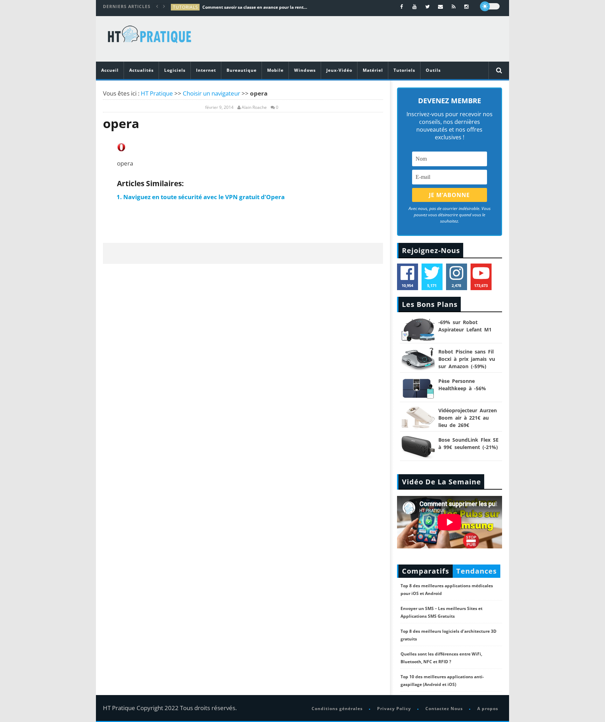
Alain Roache (254, 107)
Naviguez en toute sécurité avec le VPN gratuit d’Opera (204, 197)
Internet (206, 70)
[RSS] (453, 6)
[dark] (490, 6)
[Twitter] (427, 6)
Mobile (275, 70)
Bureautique (242, 70)
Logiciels (175, 70)
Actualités (141, 70)
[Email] (440, 6)
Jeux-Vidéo (339, 70)
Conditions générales (337, 709)
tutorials (185, 7)
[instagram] (466, 6)
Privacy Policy (394, 709)
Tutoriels (404, 70)
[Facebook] (401, 6)
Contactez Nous (444, 709)
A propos (487, 709)
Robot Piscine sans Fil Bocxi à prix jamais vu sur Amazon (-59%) (466, 359)
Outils (433, 70)
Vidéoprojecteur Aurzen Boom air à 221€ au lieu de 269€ (467, 417)
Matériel (373, 70)
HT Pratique (157, 93)
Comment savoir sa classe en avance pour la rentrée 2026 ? (254, 7)
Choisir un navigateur (211, 93)
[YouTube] (414, 6)
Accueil (110, 70)
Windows (305, 70)
